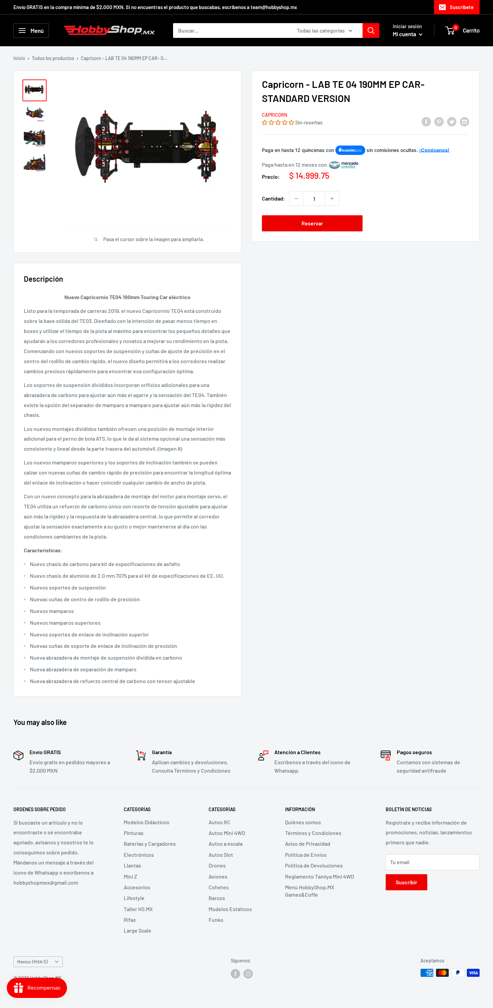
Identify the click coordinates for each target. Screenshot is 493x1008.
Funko (216, 919)
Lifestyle (134, 898)
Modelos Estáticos (230, 909)
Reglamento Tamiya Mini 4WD (319, 876)
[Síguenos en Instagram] (248, 973)
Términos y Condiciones (313, 833)
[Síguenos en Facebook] (235, 973)
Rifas (130, 919)
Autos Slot (221, 854)
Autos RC (219, 822)
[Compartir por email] (464, 121)
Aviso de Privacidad (307, 843)
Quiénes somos (303, 822)
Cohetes (219, 887)
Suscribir (406, 882)
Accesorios (137, 887)
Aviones (218, 876)
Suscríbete (462, 7)
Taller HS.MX (138, 909)
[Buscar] (371, 30)
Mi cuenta (405, 34)
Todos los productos (53, 58)
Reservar (312, 223)
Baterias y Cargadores (150, 843)
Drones (217, 865)
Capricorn (274, 115)
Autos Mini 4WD (227, 833)
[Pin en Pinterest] (439, 121)
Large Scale (137, 930)
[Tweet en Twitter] (451, 121)
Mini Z (130, 876)
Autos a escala (225, 843)
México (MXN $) (32, 961)
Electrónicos (139, 854)
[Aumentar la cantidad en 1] (332, 198)
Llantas (132, 865)
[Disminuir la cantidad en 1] (296, 198)
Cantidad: (273, 198)
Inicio (19, 58)
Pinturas (134, 833)
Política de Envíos (306, 854)
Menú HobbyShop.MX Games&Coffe (309, 891)
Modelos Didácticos (146, 822)
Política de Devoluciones (314, 865)
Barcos (217, 898)
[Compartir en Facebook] (426, 121)
